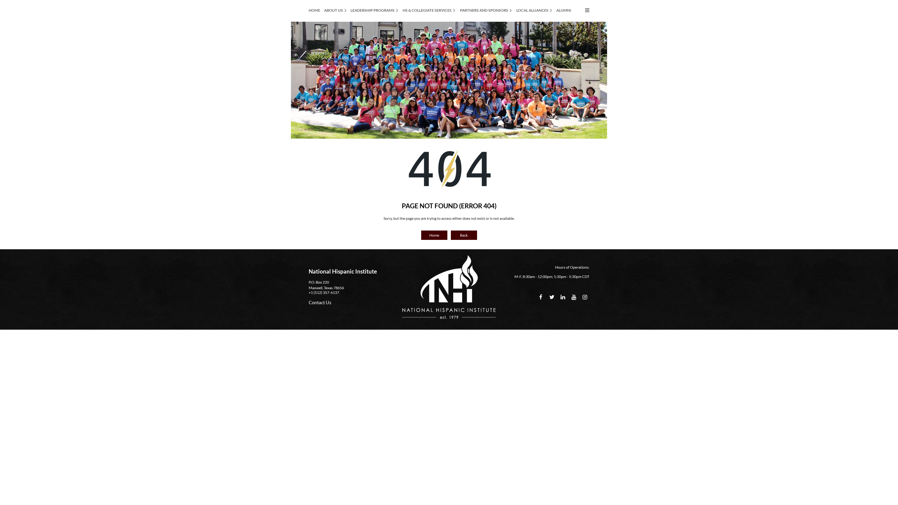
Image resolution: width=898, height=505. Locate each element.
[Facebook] (540, 297)
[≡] (582, 10)
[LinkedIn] (562, 297)
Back (464, 235)
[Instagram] (584, 297)
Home (434, 235)
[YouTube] (573, 297)
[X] (551, 297)
